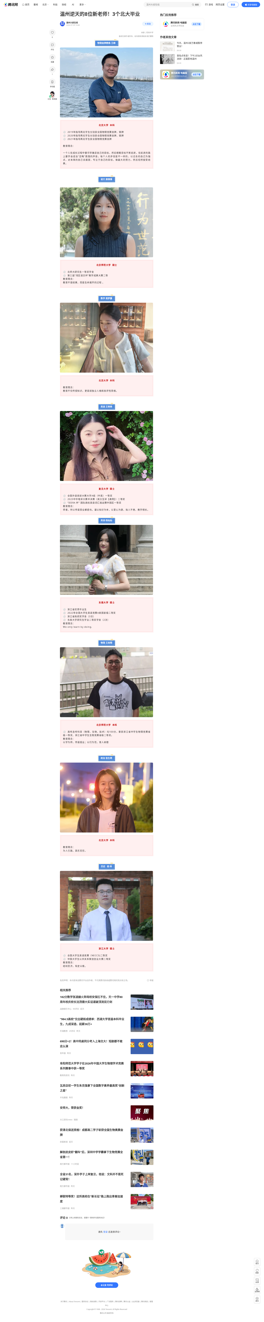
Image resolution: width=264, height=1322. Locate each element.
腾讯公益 (127, 1301)
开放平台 (101, 1301)
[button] (196, 24)
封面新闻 (64, 1142)
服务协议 (85, 1301)
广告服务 (110, 1301)
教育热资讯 (65, 1075)
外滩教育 (64, 1031)
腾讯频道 (144, 1301)
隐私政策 (93, 1301)
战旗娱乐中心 (66, 1009)
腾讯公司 (103, 1313)
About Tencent (74, 1301)
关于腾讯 (64, 1301)
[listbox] (106, 1099)
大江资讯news (66, 1120)
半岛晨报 (64, 1097)
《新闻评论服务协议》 (97, 1218)
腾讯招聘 (118, 1301)
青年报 (63, 1053)
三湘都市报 (65, 1208)
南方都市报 (65, 1164)
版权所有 (110, 1313)
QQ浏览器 (135, 1301)
